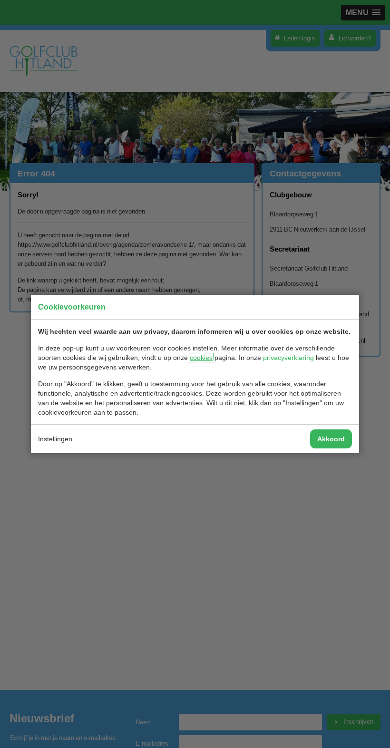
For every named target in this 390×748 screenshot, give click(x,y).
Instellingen (55, 439)
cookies (201, 357)
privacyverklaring (288, 357)
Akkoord (331, 439)
